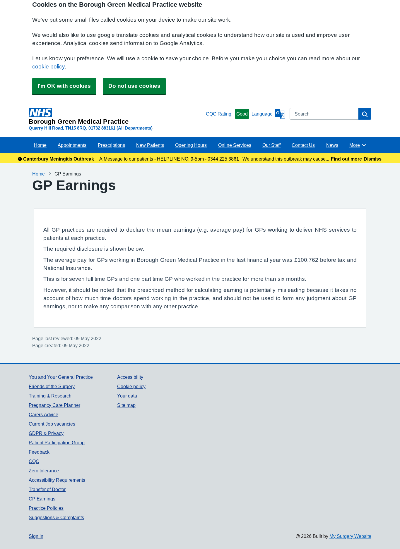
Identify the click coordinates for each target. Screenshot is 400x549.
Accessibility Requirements (57, 480)
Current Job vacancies (52, 423)
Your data (127, 395)
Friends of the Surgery (52, 386)
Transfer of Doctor (47, 489)
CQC (34, 461)
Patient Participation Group (57, 442)
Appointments (72, 145)
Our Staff (271, 145)
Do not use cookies (134, 86)
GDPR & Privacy (46, 433)
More (357, 145)
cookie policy (48, 66)
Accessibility (130, 377)
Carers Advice (43, 414)
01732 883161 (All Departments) (120, 128)
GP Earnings (42, 498)
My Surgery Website (350, 536)
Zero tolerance (44, 470)
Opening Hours (191, 145)
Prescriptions (111, 145)
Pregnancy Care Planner (54, 405)
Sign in (36, 536)
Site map (126, 405)
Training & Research (50, 395)
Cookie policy (131, 386)
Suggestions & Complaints (56, 517)
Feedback (39, 452)
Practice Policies (46, 508)
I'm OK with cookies (64, 86)
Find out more (346, 158)
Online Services (234, 145)
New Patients (150, 145)
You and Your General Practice (61, 377)
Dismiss (373, 158)
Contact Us (303, 145)
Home (40, 145)
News (332, 145)
